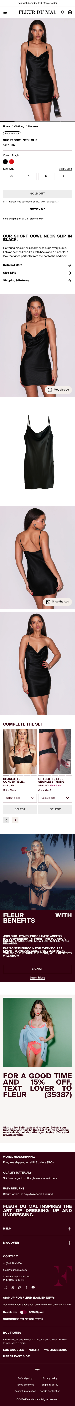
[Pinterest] (19, 1289)
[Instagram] (5, 1289)
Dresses (33, 126)
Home (6, 126)
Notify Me (37, 209)
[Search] (62, 12)
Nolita (34, 1350)
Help (7, 1228)
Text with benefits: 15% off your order (37, 3)
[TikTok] (12, 1289)
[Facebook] (26, 1289)
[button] (7, 121)
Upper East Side (16, 1356)
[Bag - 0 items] (70, 12)
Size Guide (65, 169)
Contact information (25, 1391)
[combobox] (20, 798)
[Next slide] (15, 820)
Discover (11, 1243)
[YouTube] (33, 1289)
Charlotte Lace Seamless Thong (51, 780)
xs (11, 176)
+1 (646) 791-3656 (12, 1263)
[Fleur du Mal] (37, 12)
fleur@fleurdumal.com (15, 1270)
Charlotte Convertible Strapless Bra (14, 780)
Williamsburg (55, 1350)
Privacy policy (49, 1378)
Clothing (19, 126)
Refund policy (25, 1378)
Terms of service (25, 1385)
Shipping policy (50, 1385)
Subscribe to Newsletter (23, 1319)
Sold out (37, 193)
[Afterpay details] (52, 201)
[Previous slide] (6, 820)
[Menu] (5, 12)
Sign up (37, 969)
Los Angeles (13, 1350)
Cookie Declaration (50, 1391)
